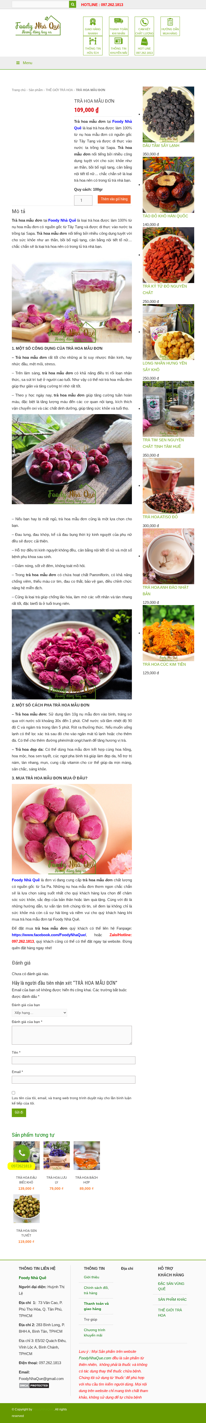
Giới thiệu (91, 1277)
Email (17, 1072)
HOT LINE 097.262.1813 (144, 50)
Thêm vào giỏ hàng (114, 199)
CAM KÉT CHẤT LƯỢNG (144, 31)
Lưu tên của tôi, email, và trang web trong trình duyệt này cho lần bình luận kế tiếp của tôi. (71, 1100)
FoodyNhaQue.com (95, 1358)
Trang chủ (19, 90)
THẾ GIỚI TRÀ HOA (59, 90)
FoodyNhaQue (43, 1409)
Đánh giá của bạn (26, 1005)
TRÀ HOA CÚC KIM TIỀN (164, 664)
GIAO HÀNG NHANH (93, 31)
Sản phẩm (36, 90)
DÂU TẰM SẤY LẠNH (161, 145)
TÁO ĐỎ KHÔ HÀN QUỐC (165, 216)
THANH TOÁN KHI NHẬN (119, 31)
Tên (16, 1052)
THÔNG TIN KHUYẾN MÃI (118, 50)
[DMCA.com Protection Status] (34, 1385)
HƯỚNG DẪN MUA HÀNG (170, 31)
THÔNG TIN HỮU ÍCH (93, 50)
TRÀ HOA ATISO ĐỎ (160, 517)
